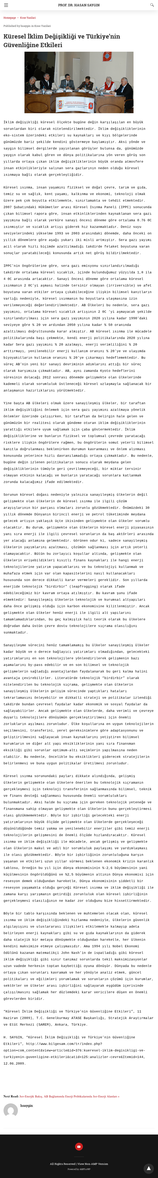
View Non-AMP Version (93, 1164)
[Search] (151, 5)
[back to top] (149, 1169)
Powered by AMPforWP (79, 1169)
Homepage (9, 17)
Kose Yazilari (28, 17)
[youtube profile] (79, 1146)
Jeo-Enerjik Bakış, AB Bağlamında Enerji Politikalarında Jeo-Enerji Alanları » (70, 1096)
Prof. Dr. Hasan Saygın (79, 5)
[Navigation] (5, 5)
